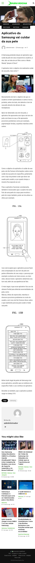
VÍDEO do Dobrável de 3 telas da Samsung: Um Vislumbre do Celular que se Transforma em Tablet (25, 445)
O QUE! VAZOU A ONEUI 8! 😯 (25, 485)
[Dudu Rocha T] (17, 3)
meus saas (17, 557)
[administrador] (17, 416)
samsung (13, 400)
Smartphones (11, 528)
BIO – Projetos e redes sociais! (17, 553)
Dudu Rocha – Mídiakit (10, 555)
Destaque (6, 27)
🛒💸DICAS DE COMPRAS (17, 551)
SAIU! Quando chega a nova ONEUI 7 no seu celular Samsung (9, 512)
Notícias (16, 27)
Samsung (25, 27)
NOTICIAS (4, 473)
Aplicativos (27, 24)
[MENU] (3, 3)
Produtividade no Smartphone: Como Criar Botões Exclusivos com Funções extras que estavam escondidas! (25, 512)
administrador (10, 47)
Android (6, 24)
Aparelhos (16, 24)
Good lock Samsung (23, 534)
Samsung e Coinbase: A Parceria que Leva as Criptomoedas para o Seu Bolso (9, 485)
